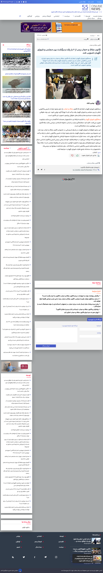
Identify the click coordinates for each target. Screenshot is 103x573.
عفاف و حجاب (68, 109)
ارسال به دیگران (94, 39)
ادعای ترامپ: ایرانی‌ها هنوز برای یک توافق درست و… (82, 540)
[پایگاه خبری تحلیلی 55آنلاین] (92, 7)
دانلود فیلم (26, 527)
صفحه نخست (97, 16)
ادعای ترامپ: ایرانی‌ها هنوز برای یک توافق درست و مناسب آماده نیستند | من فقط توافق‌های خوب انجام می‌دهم (16, 156)
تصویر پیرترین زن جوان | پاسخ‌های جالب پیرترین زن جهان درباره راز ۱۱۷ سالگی (16, 221)
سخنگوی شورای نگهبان (93, 119)
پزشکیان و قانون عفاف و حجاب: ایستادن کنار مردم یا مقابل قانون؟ (77, 309)
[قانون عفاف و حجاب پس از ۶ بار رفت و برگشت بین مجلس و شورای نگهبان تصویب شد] (42, 169)
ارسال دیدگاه (45, 346)
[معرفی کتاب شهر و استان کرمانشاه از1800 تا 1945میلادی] (16, 61)
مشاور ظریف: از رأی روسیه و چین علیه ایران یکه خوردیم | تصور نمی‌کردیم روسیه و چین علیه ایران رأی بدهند (16, 268)
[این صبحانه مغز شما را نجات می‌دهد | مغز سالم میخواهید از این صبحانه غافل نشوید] (97, 558)
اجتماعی (57, 16)
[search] (20, 16)
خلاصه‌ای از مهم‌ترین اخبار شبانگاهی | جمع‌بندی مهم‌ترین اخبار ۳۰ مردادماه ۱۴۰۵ (17, 243)
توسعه (88, 16)
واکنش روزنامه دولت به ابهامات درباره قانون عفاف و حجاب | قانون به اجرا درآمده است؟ (70, 296)
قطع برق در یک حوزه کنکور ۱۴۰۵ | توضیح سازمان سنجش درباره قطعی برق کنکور (17, 277)
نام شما (99, 326)
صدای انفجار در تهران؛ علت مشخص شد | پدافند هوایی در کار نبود (17, 251)
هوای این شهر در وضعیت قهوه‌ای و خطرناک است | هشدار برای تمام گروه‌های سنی (16, 285)
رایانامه (99, 333)
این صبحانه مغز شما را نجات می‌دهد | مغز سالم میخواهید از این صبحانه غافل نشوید (74, 11)
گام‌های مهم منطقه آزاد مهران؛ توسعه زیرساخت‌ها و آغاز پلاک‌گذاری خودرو (16, 258)
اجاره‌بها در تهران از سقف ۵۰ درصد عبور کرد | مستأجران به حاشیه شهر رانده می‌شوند (18, 346)
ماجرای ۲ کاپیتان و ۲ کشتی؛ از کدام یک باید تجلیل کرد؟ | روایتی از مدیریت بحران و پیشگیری (15, 330)
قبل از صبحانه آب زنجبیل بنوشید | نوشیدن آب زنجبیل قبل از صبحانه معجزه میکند (17, 180)
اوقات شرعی (82, 2)
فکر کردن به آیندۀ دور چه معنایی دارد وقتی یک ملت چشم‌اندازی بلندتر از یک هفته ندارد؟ (17, 98)
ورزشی (37, 16)
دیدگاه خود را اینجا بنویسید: (70, 326)
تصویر (19, 547)
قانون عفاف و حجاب (92, 163)
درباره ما (99, 2)
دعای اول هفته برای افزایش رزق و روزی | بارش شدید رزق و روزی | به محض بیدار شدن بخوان (16, 195)
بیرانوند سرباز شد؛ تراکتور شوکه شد (20, 216)
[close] (99, 552)
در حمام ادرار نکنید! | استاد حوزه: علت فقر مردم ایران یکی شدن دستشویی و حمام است (16, 353)
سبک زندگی (91, 18)
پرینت (85, 39)
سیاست (67, 16)
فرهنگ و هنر (47, 16)
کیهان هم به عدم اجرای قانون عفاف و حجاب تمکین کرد (81, 312)
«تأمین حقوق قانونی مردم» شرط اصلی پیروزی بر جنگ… (82, 550)
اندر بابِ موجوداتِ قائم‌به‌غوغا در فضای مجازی (18, 74)
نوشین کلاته (90, 103)
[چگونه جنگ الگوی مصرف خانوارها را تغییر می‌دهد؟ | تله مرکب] (16, 134)
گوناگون (30, 16)
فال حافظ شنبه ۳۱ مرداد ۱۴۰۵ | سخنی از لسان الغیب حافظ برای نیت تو (17, 292)
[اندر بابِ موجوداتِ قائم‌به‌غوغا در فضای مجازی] (16, 84)
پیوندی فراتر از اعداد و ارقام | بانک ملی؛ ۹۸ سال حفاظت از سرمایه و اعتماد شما (17, 323)
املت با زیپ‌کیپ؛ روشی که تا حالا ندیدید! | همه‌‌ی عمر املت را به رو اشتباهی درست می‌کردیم (17, 338)
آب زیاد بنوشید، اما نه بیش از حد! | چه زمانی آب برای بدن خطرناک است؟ (16, 308)
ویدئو (100, 18)
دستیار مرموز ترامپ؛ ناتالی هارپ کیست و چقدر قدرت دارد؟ (16, 300)
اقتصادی (78, 16)
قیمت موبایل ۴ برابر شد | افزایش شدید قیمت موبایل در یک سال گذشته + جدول (17, 172)
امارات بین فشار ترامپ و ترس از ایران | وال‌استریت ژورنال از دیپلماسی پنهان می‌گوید (16, 315)
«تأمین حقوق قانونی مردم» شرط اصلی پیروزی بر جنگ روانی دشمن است (17, 165)
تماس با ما (91, 2)
